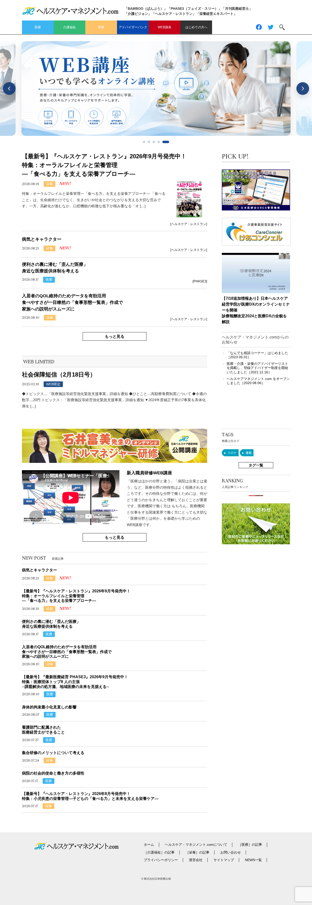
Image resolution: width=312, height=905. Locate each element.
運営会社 (196, 860)
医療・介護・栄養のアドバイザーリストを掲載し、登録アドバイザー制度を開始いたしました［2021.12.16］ (257, 368)
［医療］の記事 (250, 844)
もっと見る (114, 336)
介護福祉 (69, 27)
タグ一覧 (256, 465)
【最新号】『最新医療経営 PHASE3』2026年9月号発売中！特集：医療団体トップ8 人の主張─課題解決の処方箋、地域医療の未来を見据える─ (75, 681)
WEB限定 (53, 384)
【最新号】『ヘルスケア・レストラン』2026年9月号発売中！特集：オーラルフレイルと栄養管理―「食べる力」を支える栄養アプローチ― (104, 165)
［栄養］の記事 (197, 852)
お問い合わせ (230, 852)
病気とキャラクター (41, 239)
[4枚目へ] (158, 142)
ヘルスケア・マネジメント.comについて (196, 844)
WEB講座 (164, 27)
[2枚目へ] (149, 142)
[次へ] (302, 88)
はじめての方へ (196, 27)
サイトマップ (224, 860)
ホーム (149, 844)
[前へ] (9, 88)
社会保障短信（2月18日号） (59, 374)
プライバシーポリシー (161, 860)
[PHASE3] (200, 281)
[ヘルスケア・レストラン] (188, 224)
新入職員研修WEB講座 (149, 472)
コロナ (232, 453)
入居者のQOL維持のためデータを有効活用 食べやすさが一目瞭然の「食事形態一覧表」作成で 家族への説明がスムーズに (72, 302)
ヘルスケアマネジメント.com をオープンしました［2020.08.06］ (258, 381)
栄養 (101, 27)
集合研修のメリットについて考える (53, 753)
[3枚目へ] (154, 142)
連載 (248, 453)
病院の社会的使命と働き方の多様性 (53, 773)
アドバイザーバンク (133, 27)
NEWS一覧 (253, 860)
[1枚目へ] (144, 142)
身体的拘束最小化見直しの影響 (49, 707)
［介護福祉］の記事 (159, 852)
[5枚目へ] (165, 142)
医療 (38, 27)
